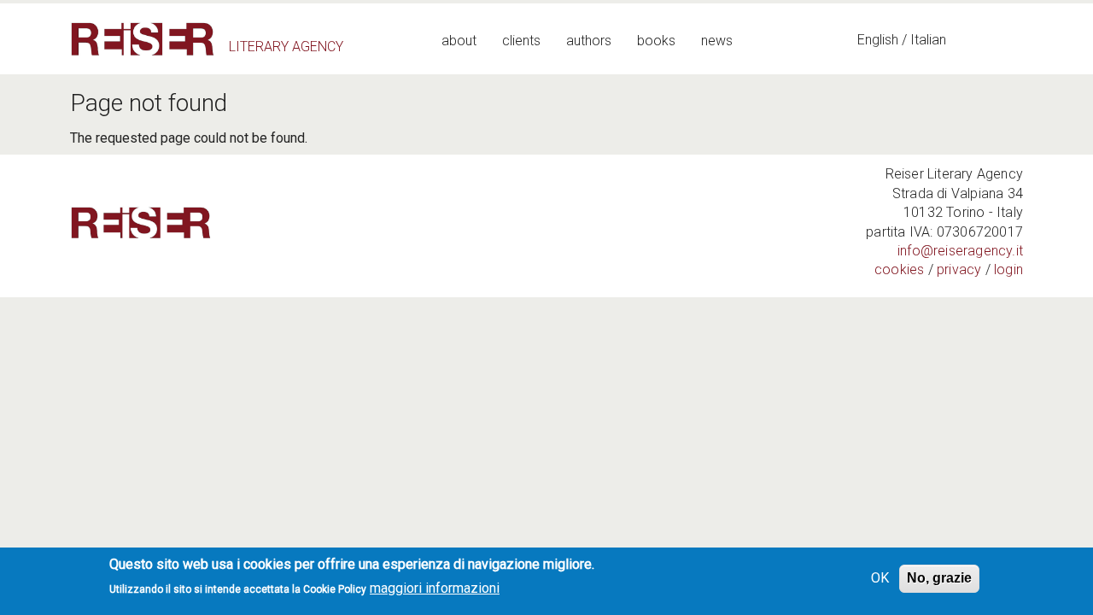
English (877, 40)
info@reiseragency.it (960, 251)
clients (521, 40)
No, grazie (939, 578)
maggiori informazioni (435, 588)
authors (588, 40)
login (1008, 269)
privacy (959, 269)
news (717, 40)
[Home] (142, 39)
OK (880, 578)
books (656, 40)
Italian (928, 40)
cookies (899, 269)
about (458, 40)
